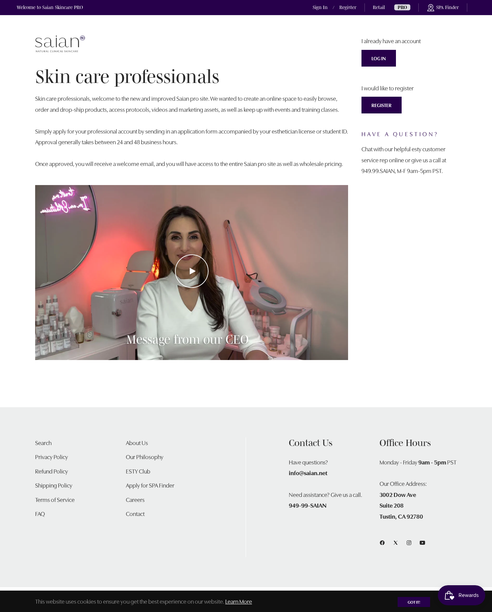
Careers (135, 499)
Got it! (414, 602)
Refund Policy (51, 471)
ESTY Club (138, 471)
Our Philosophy (144, 456)
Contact (135, 513)
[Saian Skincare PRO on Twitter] (395, 541)
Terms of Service (55, 499)
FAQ (40, 513)
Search (43, 442)
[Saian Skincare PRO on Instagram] (409, 541)
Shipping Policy (53, 485)
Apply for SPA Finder (150, 485)
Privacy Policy (51, 456)
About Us (137, 442)
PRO (402, 7)
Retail (379, 7)
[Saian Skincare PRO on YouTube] (422, 541)
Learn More (238, 601)
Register (382, 105)
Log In (379, 58)
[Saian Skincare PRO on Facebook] (382, 541)
